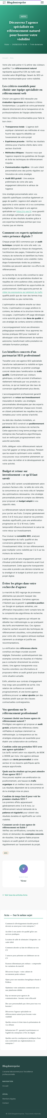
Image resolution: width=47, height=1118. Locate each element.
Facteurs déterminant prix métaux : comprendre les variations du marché (23, 965)
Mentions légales (9, 1099)
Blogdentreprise (14, 2)
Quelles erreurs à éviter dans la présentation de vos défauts (22, 1023)
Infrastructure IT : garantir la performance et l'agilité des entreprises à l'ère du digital (22, 1031)
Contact (5, 1103)
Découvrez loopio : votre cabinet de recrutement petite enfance (18, 973)
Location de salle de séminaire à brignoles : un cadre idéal (22, 940)
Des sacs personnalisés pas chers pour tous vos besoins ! (23, 1005)
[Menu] (42, 2)
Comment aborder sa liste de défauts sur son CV (22, 949)
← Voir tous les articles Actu (14, 895)
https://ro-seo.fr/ (24, 211)
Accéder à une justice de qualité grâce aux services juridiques (21, 933)
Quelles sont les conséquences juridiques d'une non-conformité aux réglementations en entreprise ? (23, 1040)
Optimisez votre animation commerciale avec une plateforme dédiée (22, 989)
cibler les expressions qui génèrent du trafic (22, 292)
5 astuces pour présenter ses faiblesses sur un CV (22, 956)
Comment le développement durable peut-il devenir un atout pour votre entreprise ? (21, 924)
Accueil (5, 58)
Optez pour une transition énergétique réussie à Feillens (23, 981)
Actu (23, 16)
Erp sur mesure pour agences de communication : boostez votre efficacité (20, 997)
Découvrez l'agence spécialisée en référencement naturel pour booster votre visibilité (20, 1014)
